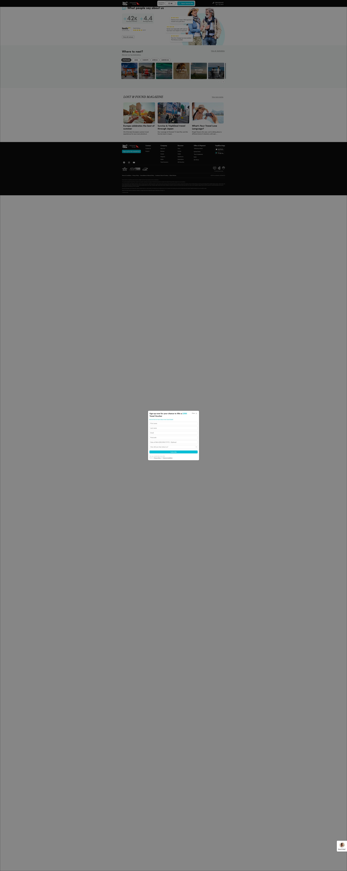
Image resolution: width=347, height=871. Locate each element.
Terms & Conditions (167, 457)
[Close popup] (196, 413)
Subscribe (173, 452)
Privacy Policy (157, 457)
